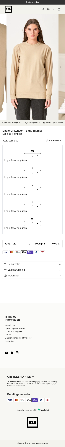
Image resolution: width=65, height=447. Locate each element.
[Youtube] (6, 352)
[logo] (8, 9)
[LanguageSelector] (48, 9)
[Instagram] (17, 352)
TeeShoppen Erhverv (40, 443)
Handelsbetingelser (14, 331)
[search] (43, 9)
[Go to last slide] (5, 67)
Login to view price (12, 134)
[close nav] (3, 12)
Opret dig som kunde (15, 328)
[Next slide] (60, 67)
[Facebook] (12, 352)
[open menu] (18, 9)
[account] (53, 9)
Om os (8, 334)
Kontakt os (10, 325)
